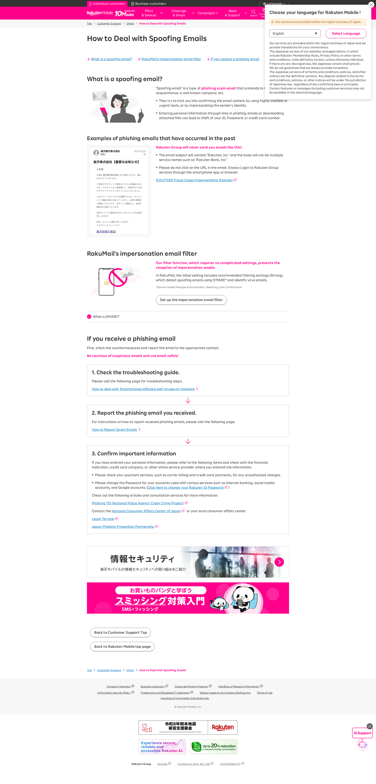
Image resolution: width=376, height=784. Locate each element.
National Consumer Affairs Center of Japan (146, 511)
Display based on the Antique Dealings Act (225, 693)
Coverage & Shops (179, 13)
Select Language (346, 33)
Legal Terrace (103, 518)
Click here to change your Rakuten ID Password (186, 487)
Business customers (152, 686)
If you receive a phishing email (235, 59)
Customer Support (109, 23)
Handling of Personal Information (238, 686)
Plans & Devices (149, 13)
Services (162, 764)
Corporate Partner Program (191, 686)
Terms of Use (264, 693)
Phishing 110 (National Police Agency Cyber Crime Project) (138, 503)
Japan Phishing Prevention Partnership (123, 526)
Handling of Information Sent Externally (185, 698)
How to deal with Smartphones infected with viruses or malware (143, 389)
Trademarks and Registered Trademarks (165, 693)
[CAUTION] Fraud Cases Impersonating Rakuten (194, 180)
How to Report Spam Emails (114, 429)
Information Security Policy (113, 693)
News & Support (232, 13)
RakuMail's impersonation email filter (171, 59)
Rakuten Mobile (101, 13)
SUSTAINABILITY (230, 764)
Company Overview (118, 686)
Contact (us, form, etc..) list (193, 764)
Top (89, 23)
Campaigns (206, 13)
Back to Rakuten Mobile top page (122, 646)
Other (130, 23)
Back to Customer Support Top (120, 632)
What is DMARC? (106, 316)
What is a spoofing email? (111, 59)
